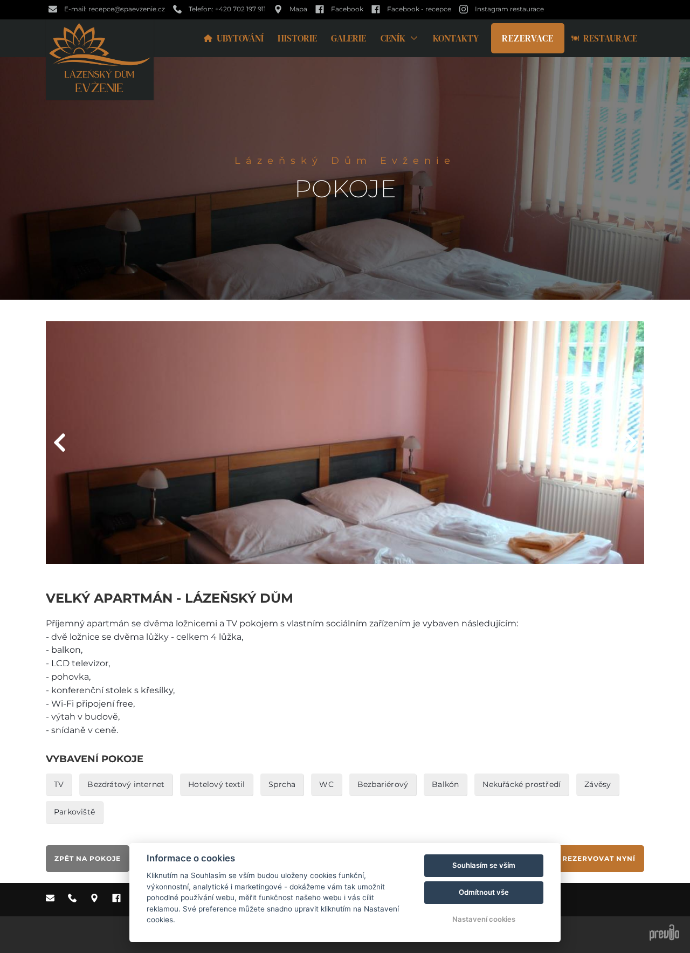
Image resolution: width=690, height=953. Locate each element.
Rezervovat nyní (599, 858)
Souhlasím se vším (483, 865)
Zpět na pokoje (87, 858)
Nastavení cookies (483, 919)
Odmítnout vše (484, 892)
